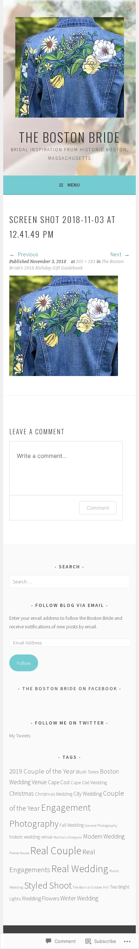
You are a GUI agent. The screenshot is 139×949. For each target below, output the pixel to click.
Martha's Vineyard (67, 837)
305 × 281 (86, 261)
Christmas (21, 793)
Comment (98, 508)
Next (116, 254)
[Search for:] (69, 581)
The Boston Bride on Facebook (69, 688)
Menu (73, 185)
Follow (24, 663)
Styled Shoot (48, 885)
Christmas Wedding (53, 794)
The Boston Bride (69, 136)
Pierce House (19, 853)
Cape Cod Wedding (89, 783)
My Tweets (19, 735)
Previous (27, 254)
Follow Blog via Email (69, 605)
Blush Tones (87, 772)
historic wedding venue (30, 837)
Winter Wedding (79, 898)
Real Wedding (79, 868)
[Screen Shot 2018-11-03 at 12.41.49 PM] (63, 373)
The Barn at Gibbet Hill (91, 887)
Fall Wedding (72, 825)
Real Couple (55, 850)
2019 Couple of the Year (42, 771)
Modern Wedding (104, 836)
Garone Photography (101, 825)
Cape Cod (59, 782)
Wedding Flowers (40, 898)
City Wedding (87, 793)
